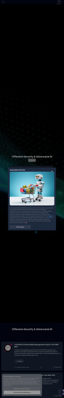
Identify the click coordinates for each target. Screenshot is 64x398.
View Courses (20, 227)
